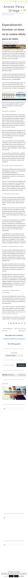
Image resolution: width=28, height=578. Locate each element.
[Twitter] (13, 1)
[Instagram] (24, 1)
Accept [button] (11, 576)
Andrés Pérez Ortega (14, 8)
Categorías (14, 352)
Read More (21, 576)
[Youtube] (21, 1)
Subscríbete (21, 365)
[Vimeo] (18, 1)
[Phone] (7, 1)
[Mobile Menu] (24, 10)
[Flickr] (15, 1)
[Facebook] (10, 1)
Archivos (4, 374)
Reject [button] (16, 576)
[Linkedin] (26, 1)
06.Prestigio (5, 43)
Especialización (11, 43)
